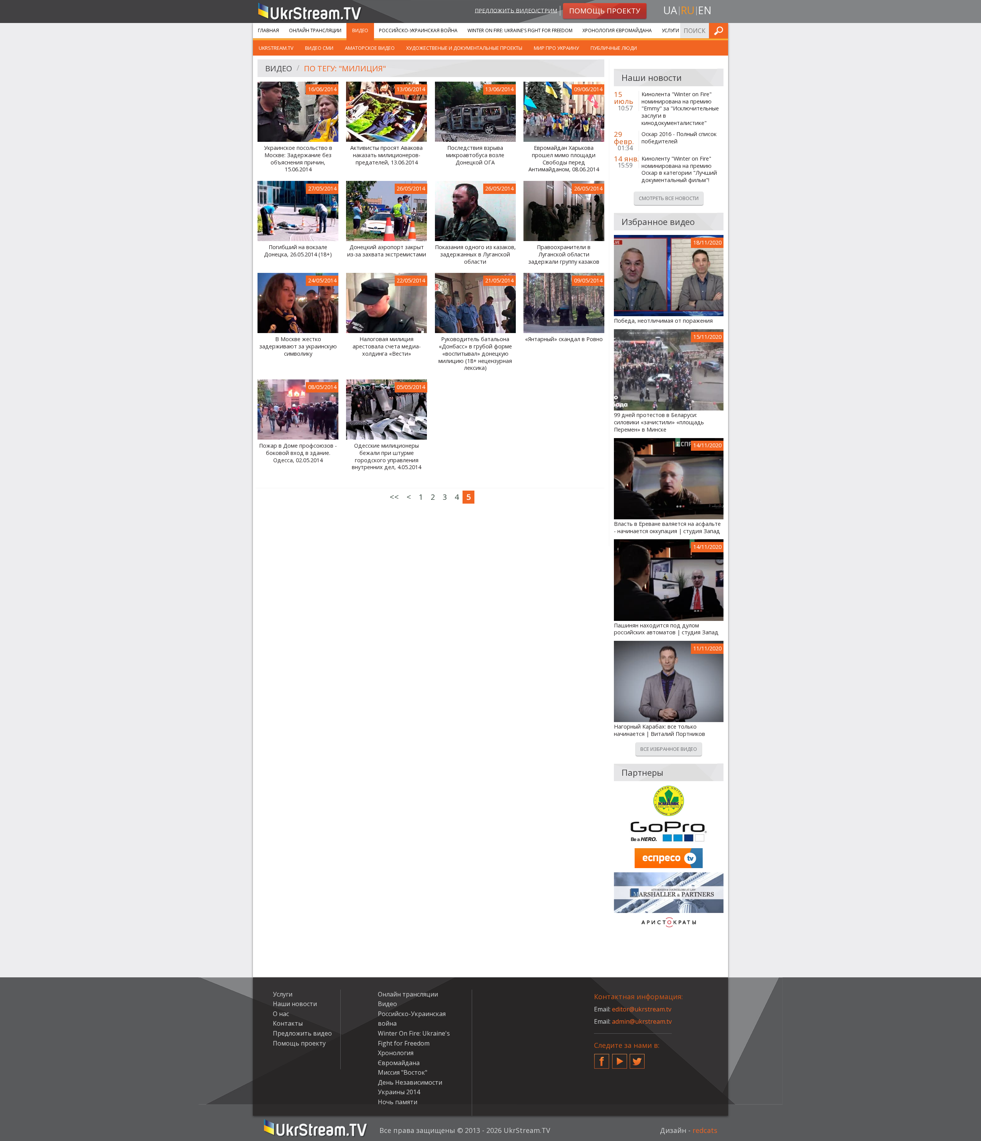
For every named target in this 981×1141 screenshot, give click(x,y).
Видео (360, 30)
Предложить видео (302, 1033)
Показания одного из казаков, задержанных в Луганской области (475, 254)
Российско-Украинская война (418, 30)
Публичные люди (614, 47)
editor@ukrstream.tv (641, 1009)
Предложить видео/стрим (516, 10)
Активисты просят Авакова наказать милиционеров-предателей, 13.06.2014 (386, 155)
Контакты (288, 1023)
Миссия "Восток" (402, 1072)
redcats (704, 1130)
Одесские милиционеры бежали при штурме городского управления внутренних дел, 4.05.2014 (386, 456)
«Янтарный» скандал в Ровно (564, 339)
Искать (720, 30)
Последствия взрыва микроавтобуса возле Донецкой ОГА (475, 155)
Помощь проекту (299, 1043)
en (705, 10)
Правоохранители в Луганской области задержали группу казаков (563, 254)
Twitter (637, 1058)
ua (670, 10)
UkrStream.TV (276, 47)
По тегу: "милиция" (345, 68)
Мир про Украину (556, 47)
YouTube (619, 1058)
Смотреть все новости (669, 198)
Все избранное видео (668, 748)
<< (394, 497)
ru (687, 10)
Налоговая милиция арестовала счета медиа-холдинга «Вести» (387, 346)
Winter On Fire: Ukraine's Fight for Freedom (520, 30)
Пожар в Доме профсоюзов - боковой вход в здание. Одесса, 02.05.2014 (298, 452)
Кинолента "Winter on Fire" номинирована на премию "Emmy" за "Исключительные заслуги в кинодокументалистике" (680, 108)
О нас (281, 1014)
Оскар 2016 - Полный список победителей (679, 138)
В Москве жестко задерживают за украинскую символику (298, 346)
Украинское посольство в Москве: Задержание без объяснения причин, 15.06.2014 (298, 158)
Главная (268, 30)
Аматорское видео (370, 47)
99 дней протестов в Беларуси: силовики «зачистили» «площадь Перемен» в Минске (659, 422)
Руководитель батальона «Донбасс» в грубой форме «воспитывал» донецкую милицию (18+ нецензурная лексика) (475, 353)
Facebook (601, 1058)
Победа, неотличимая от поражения (663, 320)
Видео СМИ (319, 47)
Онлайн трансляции (315, 30)
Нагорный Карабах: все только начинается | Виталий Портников (659, 730)
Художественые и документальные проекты (464, 47)
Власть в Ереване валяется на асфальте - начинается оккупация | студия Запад (667, 527)
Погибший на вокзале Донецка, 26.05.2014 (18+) (298, 251)
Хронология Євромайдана (617, 30)
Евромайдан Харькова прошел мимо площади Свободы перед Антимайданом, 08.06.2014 (563, 158)
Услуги (670, 30)
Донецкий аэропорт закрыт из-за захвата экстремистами (386, 251)
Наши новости (295, 1004)
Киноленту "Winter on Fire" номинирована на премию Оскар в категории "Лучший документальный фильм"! (679, 169)
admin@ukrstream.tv (642, 1021)
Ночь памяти (397, 1102)
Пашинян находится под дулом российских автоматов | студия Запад (666, 629)
